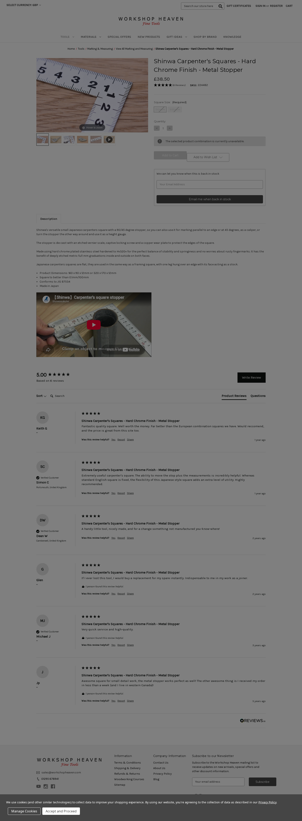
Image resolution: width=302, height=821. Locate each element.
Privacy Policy (267, 802)
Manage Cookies (24, 811)
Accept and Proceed (61, 811)
